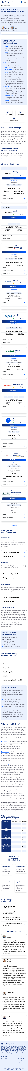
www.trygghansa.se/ (14, 462)
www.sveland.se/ (14, 358)
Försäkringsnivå (8, 672)
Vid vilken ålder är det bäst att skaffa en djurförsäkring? (12, 918)
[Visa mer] (14, 525)
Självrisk (5, 676)
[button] (14, 158)
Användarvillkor (21, 1062)
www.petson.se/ (14, 254)
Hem (2, 5)
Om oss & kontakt (5, 1058)
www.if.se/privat (14, 427)
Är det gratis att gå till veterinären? (9, 913)
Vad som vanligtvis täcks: (11, 552)
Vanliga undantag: (9, 556)
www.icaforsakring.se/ (14, 392)
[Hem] (2, 2)
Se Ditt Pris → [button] (14, 178)
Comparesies (9, 2)
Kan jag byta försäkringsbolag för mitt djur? (12, 924)
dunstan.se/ (14, 501)
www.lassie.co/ (14, 219)
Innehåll (14, 33)
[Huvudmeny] (25, 2)
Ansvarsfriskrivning (22, 1060)
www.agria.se (14, 323)
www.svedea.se (14, 288)
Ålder (4, 660)
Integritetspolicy (21, 1058)
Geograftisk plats (8, 668)
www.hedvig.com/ (14, 180)
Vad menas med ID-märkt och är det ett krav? (11, 907)
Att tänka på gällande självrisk (12, 680)
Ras (4, 664)
